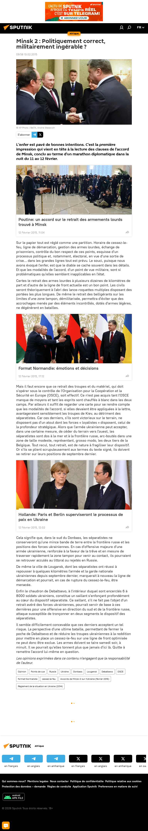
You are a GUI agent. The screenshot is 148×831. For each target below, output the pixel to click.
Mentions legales (37, 781)
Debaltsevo (107, 671)
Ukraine (65, 671)
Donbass (77, 671)
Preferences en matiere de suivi (118, 786)
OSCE (121, 671)
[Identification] (121, 27)
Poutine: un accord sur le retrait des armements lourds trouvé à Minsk (70, 222)
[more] (127, 232)
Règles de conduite (59, 786)
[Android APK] (14, 797)
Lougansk (92, 671)
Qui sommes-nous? (14, 781)
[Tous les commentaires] (6, 825)
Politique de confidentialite (87, 781)
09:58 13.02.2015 (26, 54)
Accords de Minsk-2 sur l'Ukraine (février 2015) (84, 678)
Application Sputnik (85, 786)
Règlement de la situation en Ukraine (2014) (40, 686)
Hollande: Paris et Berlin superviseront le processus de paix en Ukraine (70, 517)
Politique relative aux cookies (123, 781)
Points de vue (38, 671)
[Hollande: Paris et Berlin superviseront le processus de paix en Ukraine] (74, 485)
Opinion (22, 671)
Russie (52, 671)
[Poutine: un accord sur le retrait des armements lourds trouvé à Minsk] (74, 190)
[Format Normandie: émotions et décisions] (74, 338)
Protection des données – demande (24, 786)
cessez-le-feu (49, 678)
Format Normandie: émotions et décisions (58, 368)
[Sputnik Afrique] (19, 30)
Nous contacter (59, 781)
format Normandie (27, 678)
